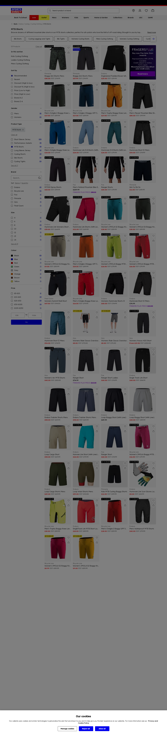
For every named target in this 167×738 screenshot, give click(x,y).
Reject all (86, 729)
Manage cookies (67, 729)
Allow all (102, 729)
